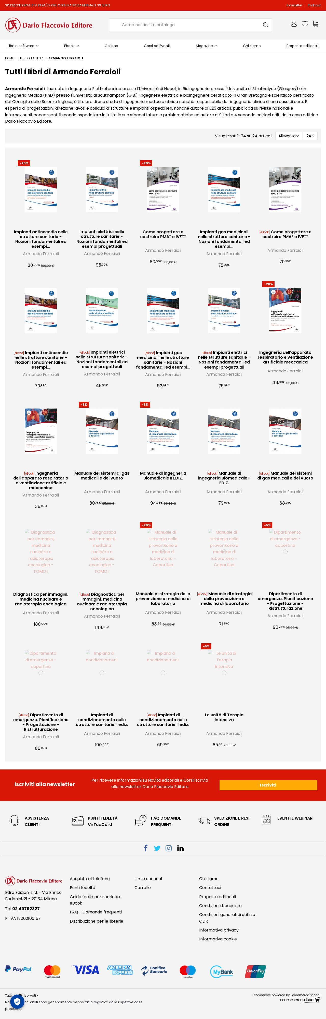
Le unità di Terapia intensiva (224, 717)
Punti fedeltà (82, 888)
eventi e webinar (295, 818)
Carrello (142, 888)
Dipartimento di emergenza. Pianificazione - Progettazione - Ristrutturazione (285, 601)
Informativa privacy (219, 930)
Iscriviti (268, 785)
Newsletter (295, 5)
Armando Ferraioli (41, 254)
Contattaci (210, 888)
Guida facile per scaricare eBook (95, 900)
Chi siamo (209, 879)
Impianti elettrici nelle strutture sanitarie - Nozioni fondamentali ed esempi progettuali (102, 239)
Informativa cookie (218, 939)
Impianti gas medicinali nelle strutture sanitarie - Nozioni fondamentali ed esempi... (224, 239)
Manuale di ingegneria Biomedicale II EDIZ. (163, 475)
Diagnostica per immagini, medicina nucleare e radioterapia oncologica (40, 599)
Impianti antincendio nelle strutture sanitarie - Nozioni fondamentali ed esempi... (41, 239)
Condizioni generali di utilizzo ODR (227, 918)
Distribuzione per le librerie (96, 921)
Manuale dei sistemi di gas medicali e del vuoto (101, 475)
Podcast (314, 5)
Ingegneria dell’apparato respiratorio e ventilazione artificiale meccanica (285, 357)
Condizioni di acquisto (220, 906)
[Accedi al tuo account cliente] (294, 25)
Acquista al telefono (90, 879)
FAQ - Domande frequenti (96, 912)
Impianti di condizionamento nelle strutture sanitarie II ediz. (102, 719)
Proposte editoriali (217, 897)
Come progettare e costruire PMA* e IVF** (163, 234)
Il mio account (148, 879)
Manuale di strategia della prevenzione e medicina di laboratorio (163, 598)
